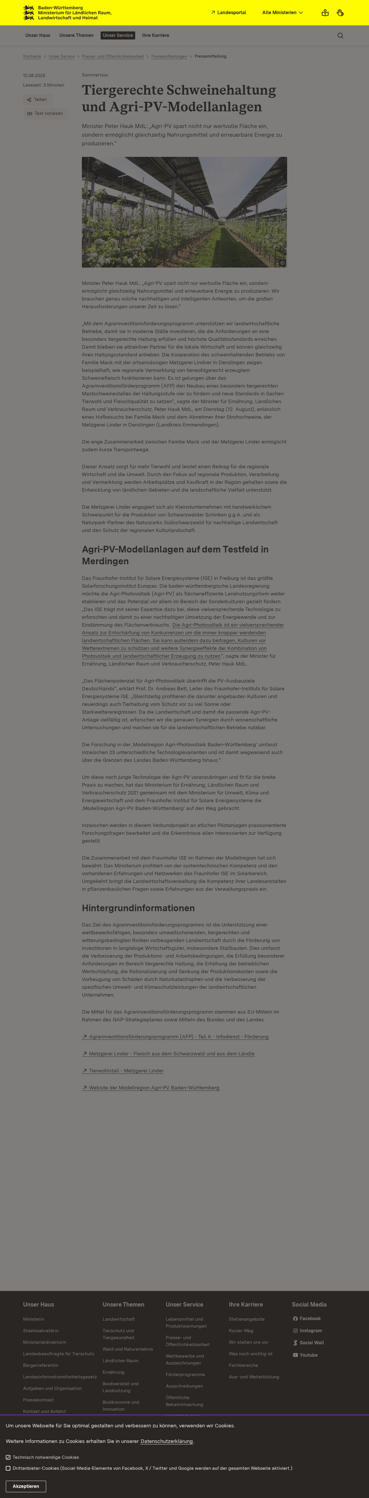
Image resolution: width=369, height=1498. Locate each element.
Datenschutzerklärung (167, 1441)
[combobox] (283, 13)
